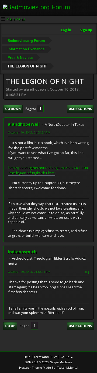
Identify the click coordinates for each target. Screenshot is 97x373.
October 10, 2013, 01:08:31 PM (29, 132)
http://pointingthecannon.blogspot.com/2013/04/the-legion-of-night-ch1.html (48, 170)
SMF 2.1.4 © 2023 (36, 362)
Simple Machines (61, 362)
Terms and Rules (45, 357)
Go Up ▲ (67, 357)
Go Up (10, 326)
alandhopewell (24, 124)
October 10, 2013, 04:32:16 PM (29, 272)
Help (27, 357)
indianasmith (22, 252)
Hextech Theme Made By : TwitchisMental (48, 367)
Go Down (13, 109)
